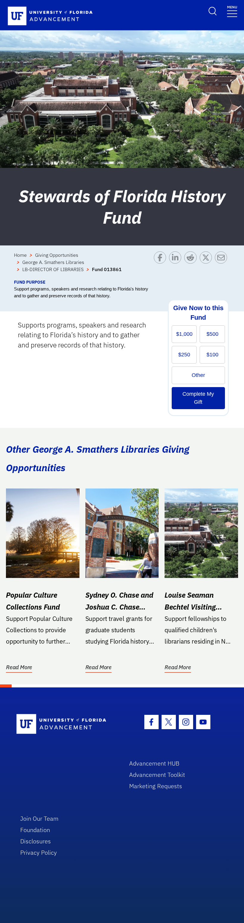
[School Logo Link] (65, 724)
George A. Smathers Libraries (53, 262)
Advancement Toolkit (157, 775)
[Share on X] (207, 265)
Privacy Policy (38, 852)
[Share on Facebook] (161, 265)
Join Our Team (39, 818)
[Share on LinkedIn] (176, 265)
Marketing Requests (155, 786)
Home (20, 255)
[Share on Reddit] (191, 265)
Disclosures (35, 841)
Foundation (35, 830)
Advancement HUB (154, 763)
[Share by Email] (222, 265)
